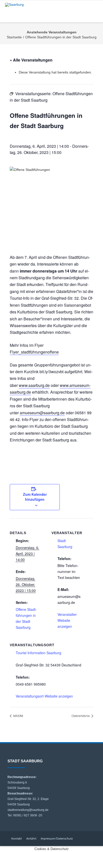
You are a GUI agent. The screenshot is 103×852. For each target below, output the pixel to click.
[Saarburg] (15, 4)
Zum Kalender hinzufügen (35, 497)
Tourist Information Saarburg (38, 652)
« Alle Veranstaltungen (31, 60)
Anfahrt (31, 838)
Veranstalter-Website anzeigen (68, 620)
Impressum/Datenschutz (57, 838)
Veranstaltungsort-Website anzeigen (44, 696)
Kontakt (16, 838)
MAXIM (17, 715)
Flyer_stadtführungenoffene (34, 352)
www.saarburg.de (34, 385)
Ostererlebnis (81, 715)
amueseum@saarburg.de (42, 413)
